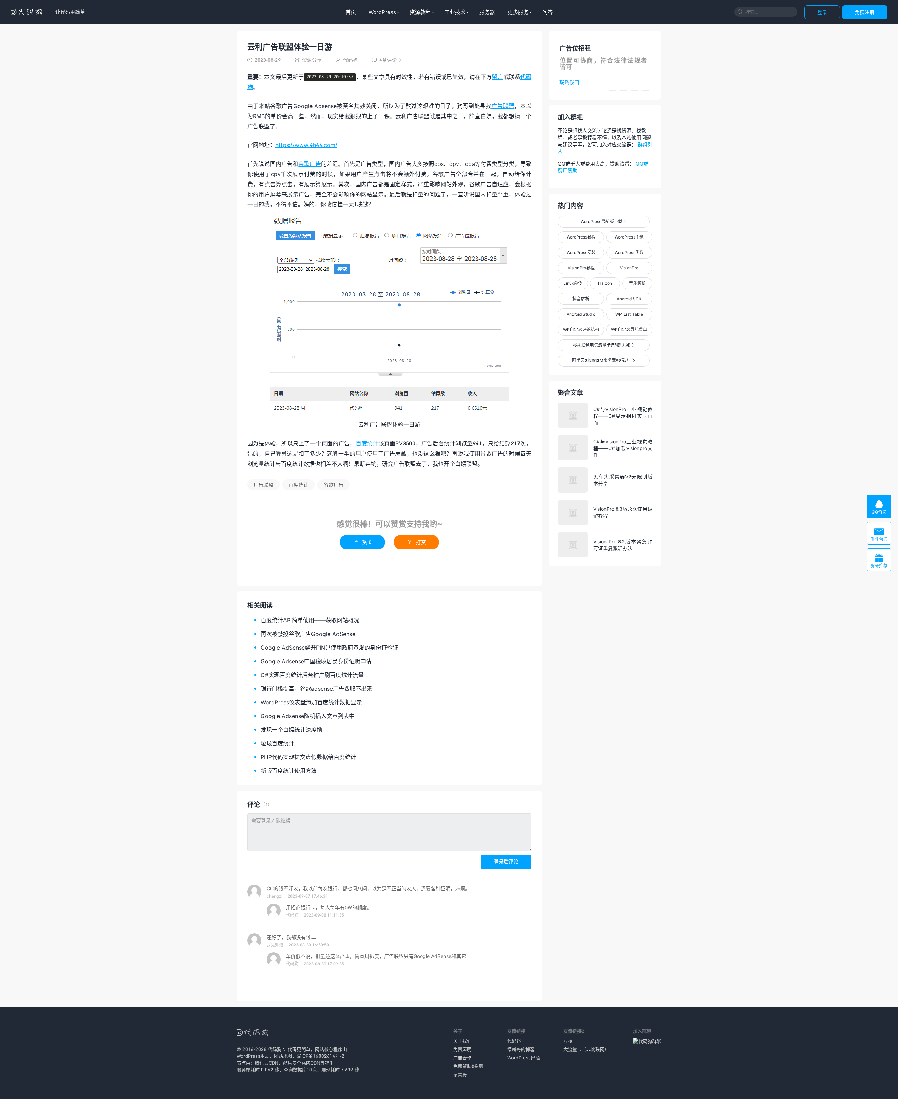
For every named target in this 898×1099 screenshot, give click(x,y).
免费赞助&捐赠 (468, 1066)
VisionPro (629, 267)
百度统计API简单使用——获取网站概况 (310, 620)
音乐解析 (637, 283)
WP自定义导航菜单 (629, 329)
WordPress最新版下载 (603, 221)
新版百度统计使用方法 (289, 770)
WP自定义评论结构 (581, 329)
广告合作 (462, 1057)
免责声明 (462, 1049)
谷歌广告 (309, 163)
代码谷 (514, 1041)
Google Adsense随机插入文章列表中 (308, 715)
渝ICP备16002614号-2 (320, 1056)
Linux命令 (572, 283)
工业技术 (454, 12)
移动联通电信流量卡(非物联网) (604, 345)
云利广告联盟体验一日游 (289, 46)
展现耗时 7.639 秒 (340, 1069)
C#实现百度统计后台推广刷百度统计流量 (312, 674)
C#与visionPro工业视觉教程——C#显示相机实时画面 (622, 415)
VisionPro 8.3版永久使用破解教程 (622, 512)
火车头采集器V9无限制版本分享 (622, 480)
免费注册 (864, 12)
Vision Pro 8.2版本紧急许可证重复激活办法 (622, 544)
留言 (497, 76)
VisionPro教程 (581, 267)
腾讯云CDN (267, 1063)
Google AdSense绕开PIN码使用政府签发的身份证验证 (329, 647)
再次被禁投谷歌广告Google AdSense (308, 633)
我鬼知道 (275, 944)
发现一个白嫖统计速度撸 (291, 729)
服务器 (487, 12)
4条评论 (387, 60)
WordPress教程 (581, 237)
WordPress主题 (629, 237)
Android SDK (629, 298)
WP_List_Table (629, 314)
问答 (547, 12)
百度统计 (367, 443)
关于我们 (462, 1041)
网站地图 (283, 1056)
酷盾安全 (292, 1063)
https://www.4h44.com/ (306, 144)
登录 (822, 12)
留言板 (460, 1075)
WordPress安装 (581, 252)
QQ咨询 (879, 507)
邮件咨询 (879, 534)
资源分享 (312, 60)
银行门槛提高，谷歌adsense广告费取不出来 (316, 688)
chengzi (274, 896)
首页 (351, 12)
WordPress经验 (523, 1057)
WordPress (382, 12)
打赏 (416, 542)
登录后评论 (506, 861)
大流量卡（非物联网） (586, 1049)
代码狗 (292, 915)
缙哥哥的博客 (521, 1049)
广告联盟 (502, 105)
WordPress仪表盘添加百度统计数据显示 (311, 702)
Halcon (605, 283)
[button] (612, 90)
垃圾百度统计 (277, 743)
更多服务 (518, 12)
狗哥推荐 (879, 560)
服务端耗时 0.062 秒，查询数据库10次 (277, 1069)
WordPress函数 (629, 252)
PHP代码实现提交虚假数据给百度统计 (308, 756)
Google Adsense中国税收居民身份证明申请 (316, 661)
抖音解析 (580, 298)
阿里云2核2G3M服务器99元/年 (603, 360)
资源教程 (420, 12)
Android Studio (581, 314)
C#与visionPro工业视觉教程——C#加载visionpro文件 (622, 447)
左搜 (567, 1041)
